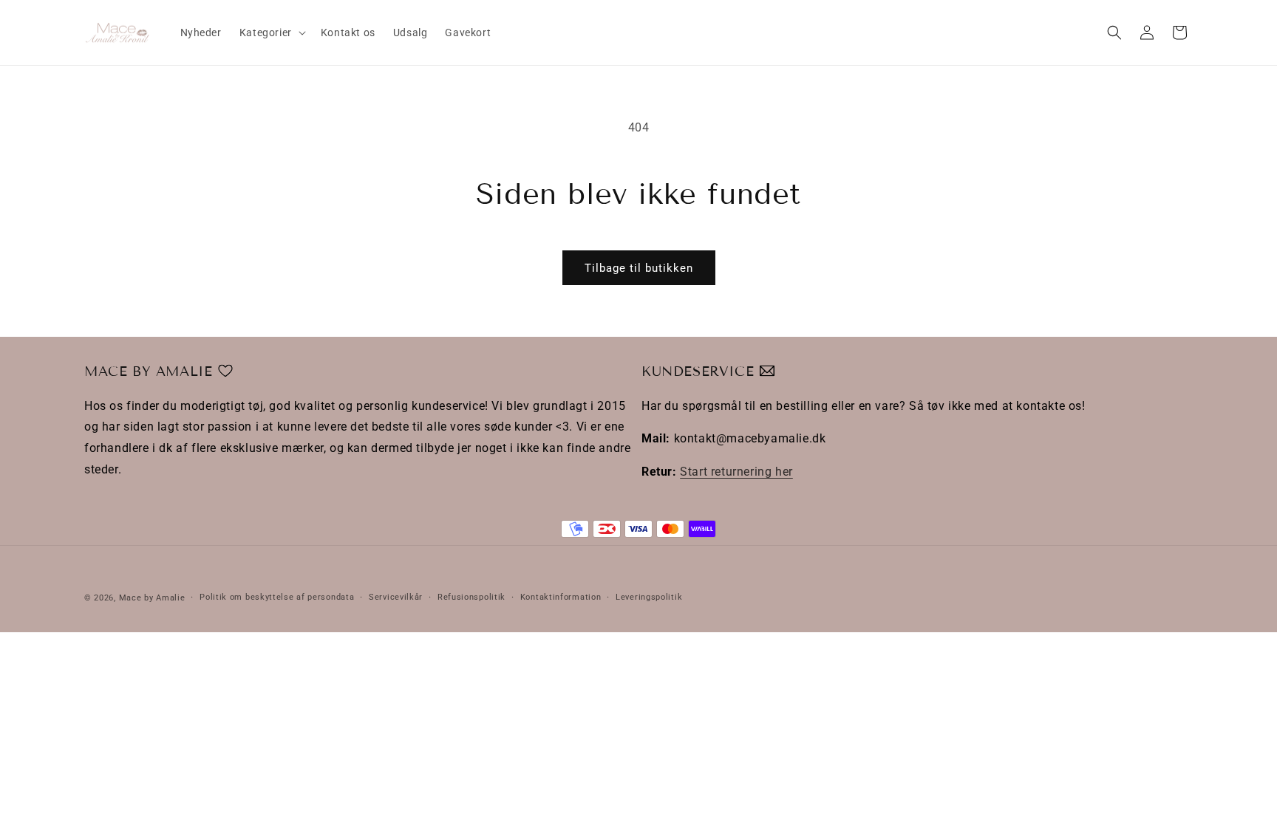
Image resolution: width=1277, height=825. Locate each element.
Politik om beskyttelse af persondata (277, 597)
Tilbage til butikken (639, 268)
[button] (271, 32)
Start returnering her (736, 472)
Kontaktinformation (561, 597)
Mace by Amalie (152, 598)
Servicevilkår (396, 597)
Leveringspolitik (649, 597)
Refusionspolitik (471, 597)
